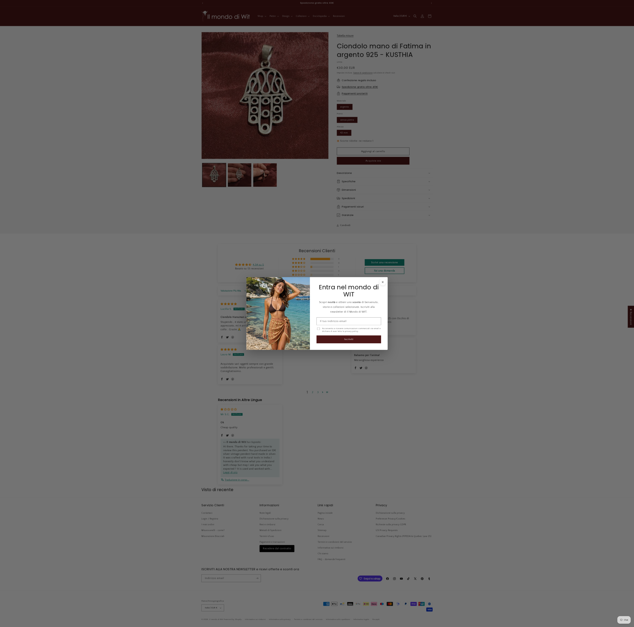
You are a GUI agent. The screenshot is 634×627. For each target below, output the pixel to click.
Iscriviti (348, 339)
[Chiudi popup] (382, 282)
